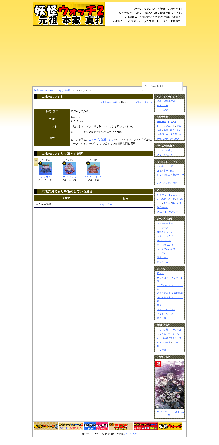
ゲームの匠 (130, 434)
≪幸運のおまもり (108, 102)
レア (159, 126)
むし (159, 203)
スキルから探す (165, 154)
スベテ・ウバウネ (166, 309)
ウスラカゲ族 (164, 342)
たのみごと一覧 (165, 166)
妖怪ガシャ (162, 207)
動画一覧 (161, 318)
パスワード (174, 211)
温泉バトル (162, 261)
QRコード (162, 211)
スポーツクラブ (165, 236)
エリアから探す (165, 150)
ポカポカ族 (162, 338)
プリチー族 (173, 334)
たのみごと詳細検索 (167, 183)
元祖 (159, 130)
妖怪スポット (164, 240)
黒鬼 (159, 305)
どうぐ (171, 199)
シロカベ (46, 176)
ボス (178, 130)
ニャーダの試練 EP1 (100, 139)
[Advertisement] (109, 56)
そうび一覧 (64, 90)
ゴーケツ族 (175, 329)
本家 (166, 130)
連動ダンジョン (165, 232)
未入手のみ (175, 134)
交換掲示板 (162, 105)
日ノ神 (160, 273)
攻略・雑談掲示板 (166, 101)
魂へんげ (176, 203)
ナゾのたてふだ (165, 244)
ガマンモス (69, 176)
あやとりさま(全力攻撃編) (170, 293)
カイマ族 (161, 350)
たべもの (161, 199)
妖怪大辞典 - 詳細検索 (168, 138)
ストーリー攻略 (165, 223)
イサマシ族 (162, 329)
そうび (180, 199)
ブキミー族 (175, 338)
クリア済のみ (164, 174)
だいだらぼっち (93, 176)
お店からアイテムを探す (169, 194)
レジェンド (169, 126)
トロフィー (162, 253)
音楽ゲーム (162, 257)
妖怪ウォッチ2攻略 (43, 90)
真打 (172, 130)
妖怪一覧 (161, 121)
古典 (179, 126)
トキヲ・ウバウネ (166, 313)
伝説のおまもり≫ (144, 102)
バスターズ (162, 227)
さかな (167, 203)
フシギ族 (161, 334)
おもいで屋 (105, 204)
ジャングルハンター (167, 249)
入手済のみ (162, 134)
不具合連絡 (162, 110)
